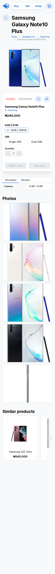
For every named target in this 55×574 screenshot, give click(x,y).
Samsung (12, 110)
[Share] (46, 99)
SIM (7, 136)
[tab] (11, 180)
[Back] (5, 18)
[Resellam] (5, 6)
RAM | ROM (11, 125)
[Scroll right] (49, 438)
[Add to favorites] (38, 99)
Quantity (9, 148)
